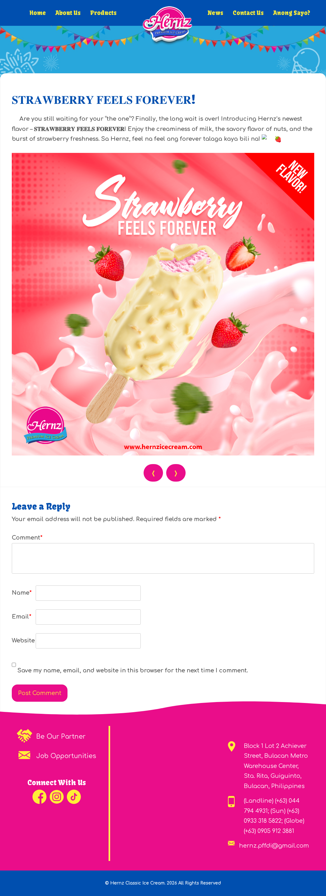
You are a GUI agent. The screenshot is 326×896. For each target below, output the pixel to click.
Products (103, 13)
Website (23, 640)
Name (22, 593)
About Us (68, 13)
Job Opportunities (66, 756)
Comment (23, 537)
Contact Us (248, 13)
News (215, 13)
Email (22, 616)
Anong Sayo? (291, 13)
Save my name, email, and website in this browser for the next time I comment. (133, 670)
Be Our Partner (61, 736)
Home (38, 13)
